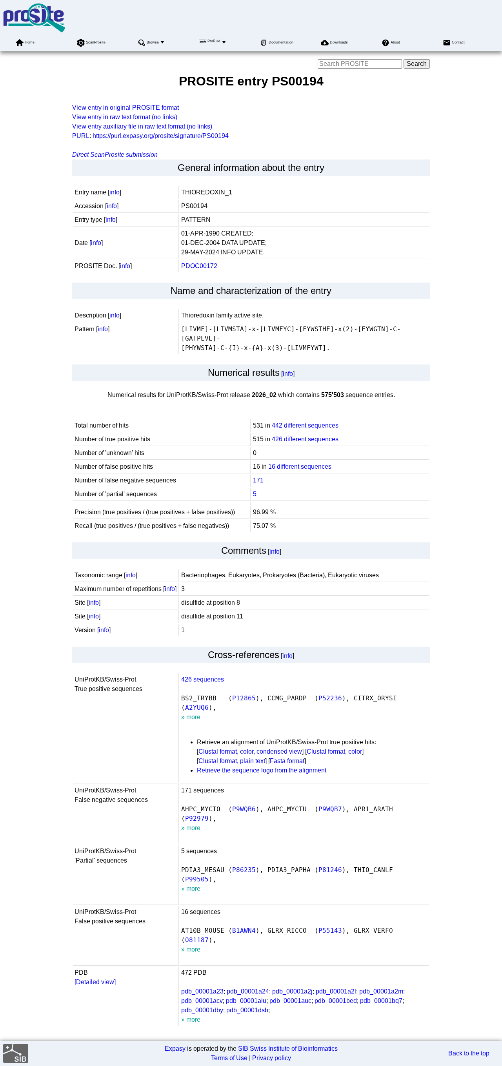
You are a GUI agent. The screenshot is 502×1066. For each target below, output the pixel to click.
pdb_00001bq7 (381, 1000)
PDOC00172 (199, 266)
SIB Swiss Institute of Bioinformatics (288, 1048)
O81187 (197, 940)
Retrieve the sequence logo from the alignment (261, 770)
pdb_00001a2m (381, 991)
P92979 (197, 818)
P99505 (197, 879)
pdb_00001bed (336, 1000)
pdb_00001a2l (336, 991)
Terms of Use (229, 1058)
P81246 (330, 870)
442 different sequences (305, 425)
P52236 (330, 698)
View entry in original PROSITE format (125, 107)
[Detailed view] (95, 982)
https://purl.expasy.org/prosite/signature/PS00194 (161, 135)
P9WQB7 (330, 809)
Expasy (175, 1048)
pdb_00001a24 (248, 991)
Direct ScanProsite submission (115, 154)
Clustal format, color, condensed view (250, 751)
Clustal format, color (334, 751)
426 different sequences (305, 439)
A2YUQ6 (197, 707)
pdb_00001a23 (202, 991)
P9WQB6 (244, 809)
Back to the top (468, 1053)
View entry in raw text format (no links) (124, 117)
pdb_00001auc (290, 1000)
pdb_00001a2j (292, 991)
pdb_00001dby (202, 1010)
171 (258, 480)
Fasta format (287, 761)
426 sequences (202, 679)
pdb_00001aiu (246, 1000)
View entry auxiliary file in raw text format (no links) (142, 126)
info (114, 192)
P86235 (244, 870)
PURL (80, 135)
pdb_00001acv (202, 1000)
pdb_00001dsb (247, 1010)
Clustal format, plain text (231, 761)
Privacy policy (271, 1058)
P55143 (330, 930)
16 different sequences (299, 466)
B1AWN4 (244, 930)
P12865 (244, 698)
